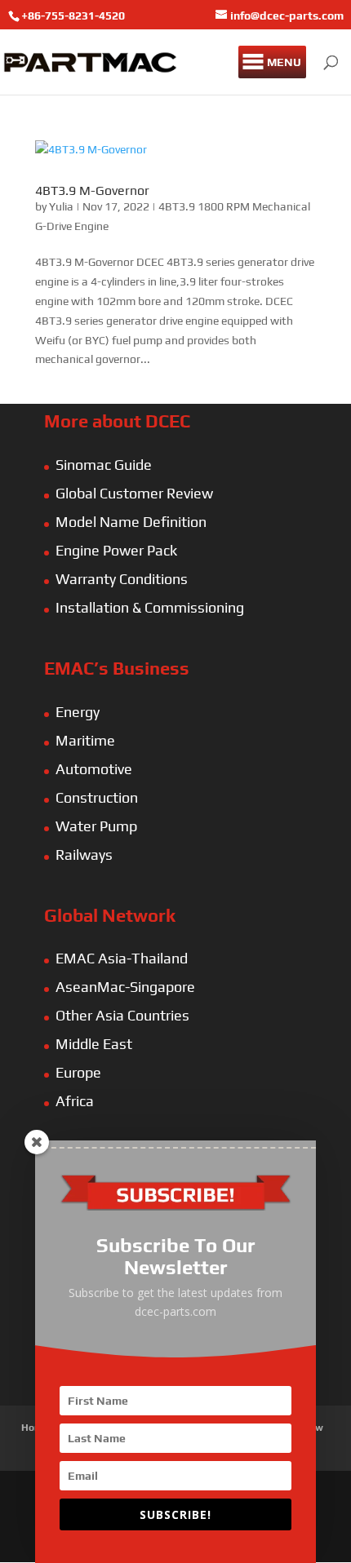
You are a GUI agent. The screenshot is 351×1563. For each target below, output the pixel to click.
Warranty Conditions (122, 578)
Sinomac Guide (104, 464)
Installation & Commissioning (150, 607)
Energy (78, 711)
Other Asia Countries (122, 1015)
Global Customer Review (134, 493)
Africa (75, 1100)
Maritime (85, 740)
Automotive (94, 768)
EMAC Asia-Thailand (122, 958)
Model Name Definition (131, 521)
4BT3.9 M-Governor (92, 190)
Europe (78, 1072)
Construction (97, 797)
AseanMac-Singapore (125, 986)
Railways (84, 854)
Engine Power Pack (116, 550)
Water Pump (96, 826)
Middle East (94, 1043)
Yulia (61, 206)
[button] (284, 62)
